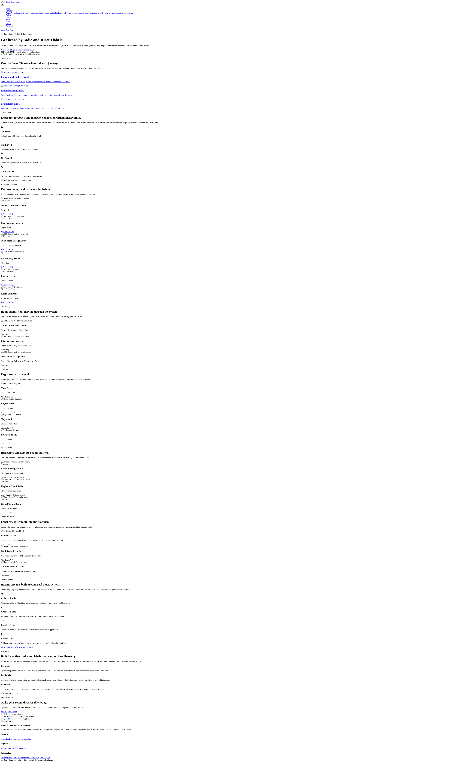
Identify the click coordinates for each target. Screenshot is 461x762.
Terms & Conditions (20, 758)
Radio (8, 19)
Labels (8, 17)
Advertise (9, 26)
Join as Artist (6, 50)
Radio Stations (17, 748)
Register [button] (9, 11)
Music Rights (45, 758)
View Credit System (8, 647)
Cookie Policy (33, 758)
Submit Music (8, 214)
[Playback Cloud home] (10, 2)
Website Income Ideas (24, 647)
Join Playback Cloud (9, 712)
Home (8, 9)
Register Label (16, 50)
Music (8, 22)
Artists (8, 15)
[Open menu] (20, 2)
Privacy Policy (6, 758)
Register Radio (28, 50)
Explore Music (11, 739)
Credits (8, 24)
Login (3, 30)
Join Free (9, 30)
